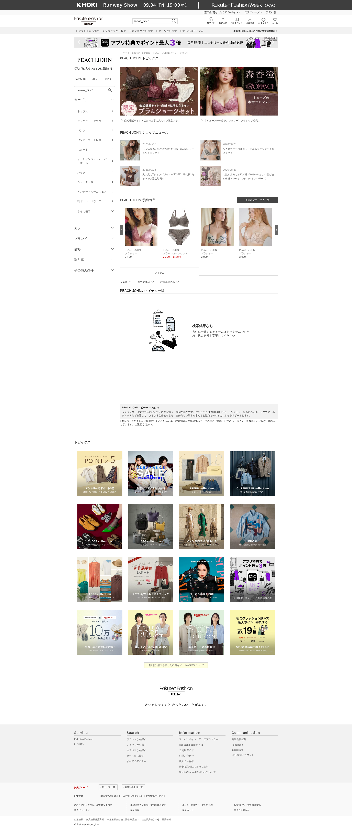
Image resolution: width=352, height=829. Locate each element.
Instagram (237, 749)
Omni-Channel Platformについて (197, 772)
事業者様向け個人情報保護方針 (123, 819)
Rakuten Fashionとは (191, 744)
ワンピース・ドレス (89, 140)
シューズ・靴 (85, 182)
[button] (142, 236)
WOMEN (81, 79)
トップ (123, 52)
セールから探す (135, 755)
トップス (82, 111)
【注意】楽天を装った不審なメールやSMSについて (176, 665)
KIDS (108, 79)
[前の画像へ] (121, 230)
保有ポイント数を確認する (247, 805)
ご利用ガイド (186, 750)
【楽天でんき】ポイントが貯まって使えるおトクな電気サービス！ (132, 795)
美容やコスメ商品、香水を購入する (148, 805)
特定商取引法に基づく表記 (193, 766)
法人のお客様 (186, 761)
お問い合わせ (186, 755)
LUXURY (79, 744)
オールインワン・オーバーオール (92, 161)
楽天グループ (252, 12)
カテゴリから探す (136, 750)
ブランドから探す (136, 739)
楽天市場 (271, 12)
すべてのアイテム (136, 761)
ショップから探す (136, 744)
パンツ (81, 130)
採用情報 (166, 819)
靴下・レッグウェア (89, 201)
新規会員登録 (239, 739)
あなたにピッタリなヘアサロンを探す (93, 805)
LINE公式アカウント (243, 754)
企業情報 (78, 819)
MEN (94, 79)
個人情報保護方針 (95, 819)
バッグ (81, 172)
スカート (82, 149)
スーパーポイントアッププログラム (198, 739)
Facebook (237, 744)
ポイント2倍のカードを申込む (197, 805)
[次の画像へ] (276, 230)
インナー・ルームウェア (92, 191)
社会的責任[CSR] (150, 819)
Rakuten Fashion (140, 52)
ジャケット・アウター (90, 120)
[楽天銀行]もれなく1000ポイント (222, 12)
